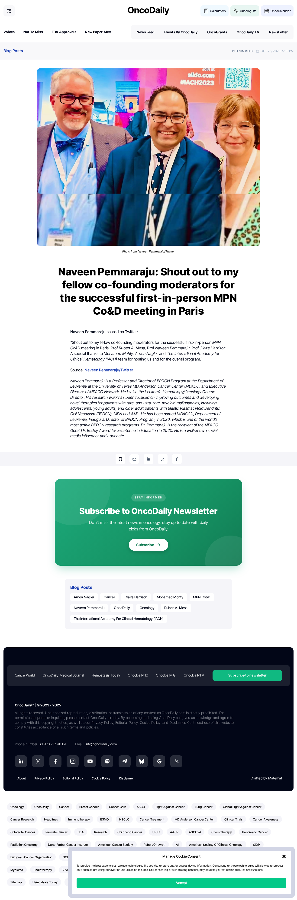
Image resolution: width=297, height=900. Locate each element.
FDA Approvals (64, 32)
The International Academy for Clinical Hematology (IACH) (119, 618)
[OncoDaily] (148, 10)
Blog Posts (13, 50)
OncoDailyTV (194, 675)
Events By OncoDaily (180, 32)
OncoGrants (217, 32)
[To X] (163, 459)
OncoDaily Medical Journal (63, 675)
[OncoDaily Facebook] (55, 761)
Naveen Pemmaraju (89, 608)
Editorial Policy (73, 778)
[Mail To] (134, 459)
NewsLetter (278, 32)
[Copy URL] (120, 459)
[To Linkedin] (148, 459)
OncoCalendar (281, 11)
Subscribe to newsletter (247, 675)
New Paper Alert (98, 32)
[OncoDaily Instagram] (73, 761)
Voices (9, 32)
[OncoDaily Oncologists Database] (236, 11)
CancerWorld (25, 675)
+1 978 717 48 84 (53, 744)
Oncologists (248, 11)
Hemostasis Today (106, 675)
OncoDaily (122, 608)
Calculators (217, 11)
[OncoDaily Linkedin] (21, 761)
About (21, 778)
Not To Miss (33, 32)
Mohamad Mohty (170, 597)
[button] (284, 856)
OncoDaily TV (248, 32)
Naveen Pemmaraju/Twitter (108, 370)
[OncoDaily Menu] (9, 11)
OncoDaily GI (166, 675)
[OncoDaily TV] (90, 761)
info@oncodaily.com (101, 744)
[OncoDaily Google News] (159, 761)
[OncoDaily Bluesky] (142, 761)
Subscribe (145, 545)
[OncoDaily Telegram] (125, 761)
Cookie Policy (101, 778)
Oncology (147, 608)
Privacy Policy (44, 778)
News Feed (145, 32)
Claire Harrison (136, 597)
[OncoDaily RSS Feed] (176, 761)
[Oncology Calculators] (206, 11)
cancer (109, 597)
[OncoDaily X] (38, 761)
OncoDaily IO (138, 675)
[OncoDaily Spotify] (107, 761)
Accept (181, 883)
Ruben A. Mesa (176, 608)
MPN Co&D (201, 597)
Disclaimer (126, 778)
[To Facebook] (177, 459)
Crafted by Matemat (266, 778)
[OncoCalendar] (266, 11)
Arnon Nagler (84, 597)
